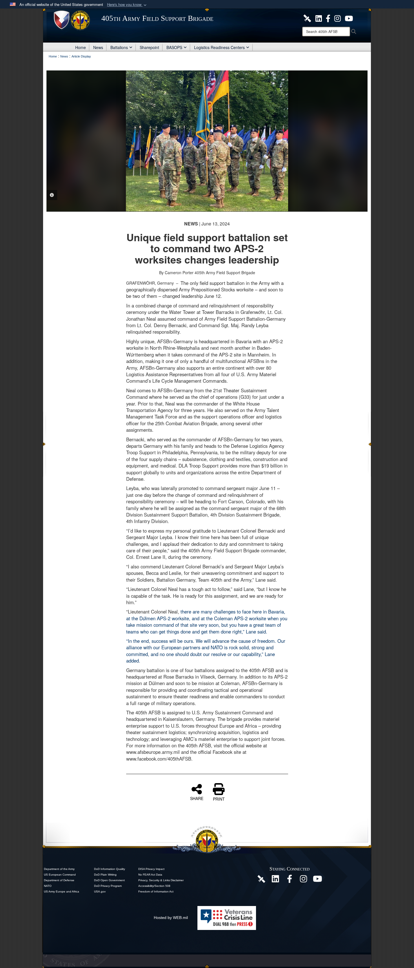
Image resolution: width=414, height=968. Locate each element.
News (98, 47)
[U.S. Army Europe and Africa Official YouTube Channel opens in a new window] (349, 18)
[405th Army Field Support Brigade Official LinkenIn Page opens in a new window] (275, 880)
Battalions (119, 47)
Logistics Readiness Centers (219, 47)
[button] (127, 5)
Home (80, 47)
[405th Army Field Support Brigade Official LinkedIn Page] (318, 18)
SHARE (196, 798)
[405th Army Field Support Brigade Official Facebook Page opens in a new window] (328, 18)
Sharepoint (149, 47)
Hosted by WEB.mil (171, 917)
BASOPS (174, 47)
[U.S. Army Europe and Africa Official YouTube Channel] (318, 880)
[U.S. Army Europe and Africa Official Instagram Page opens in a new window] (337, 18)
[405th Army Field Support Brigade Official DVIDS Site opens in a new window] (307, 18)
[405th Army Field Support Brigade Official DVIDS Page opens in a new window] (261, 878)
